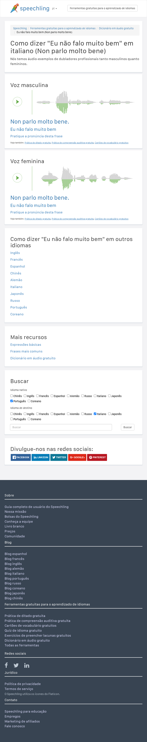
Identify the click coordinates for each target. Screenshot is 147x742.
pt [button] (53, 8)
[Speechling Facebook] (9, 666)
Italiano (16, 287)
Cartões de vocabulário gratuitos (30, 625)
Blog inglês (13, 564)
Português (18, 307)
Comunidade (15, 536)
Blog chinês (14, 598)
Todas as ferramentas (22, 645)
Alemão (16, 280)
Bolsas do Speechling (21, 516)
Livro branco (14, 526)
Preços (10, 531)
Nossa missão (15, 511)
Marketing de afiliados (22, 721)
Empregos (12, 716)
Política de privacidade (23, 684)
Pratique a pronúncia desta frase (36, 136)
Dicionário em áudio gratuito (116, 28)
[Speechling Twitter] (18, 666)
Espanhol (17, 266)
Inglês (15, 253)
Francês (16, 259)
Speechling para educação (26, 711)
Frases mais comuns (26, 351)
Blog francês (14, 559)
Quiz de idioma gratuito (23, 630)
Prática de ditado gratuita (25, 616)
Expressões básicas (25, 345)
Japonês (17, 294)
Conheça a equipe (19, 521)
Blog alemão (14, 568)
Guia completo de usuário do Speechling (37, 507)
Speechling (20, 28)
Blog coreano (15, 588)
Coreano (17, 314)
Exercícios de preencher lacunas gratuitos (38, 635)
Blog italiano (14, 573)
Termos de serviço (19, 689)
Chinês (15, 273)
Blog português (17, 578)
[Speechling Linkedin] (29, 666)
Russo (15, 301)
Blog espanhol (16, 554)
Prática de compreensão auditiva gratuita (37, 621)
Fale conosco (15, 726)
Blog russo (13, 583)
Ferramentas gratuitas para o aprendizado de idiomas (102, 8)
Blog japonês (15, 593)
